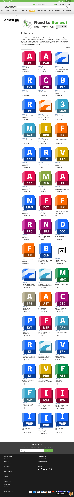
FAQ (63, 10)
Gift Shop (50, 10)
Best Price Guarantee (9, 474)
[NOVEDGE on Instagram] (52, 469)
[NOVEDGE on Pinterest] (49, 469)
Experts (43, 10)
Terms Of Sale (7, 466)
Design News (7, 484)
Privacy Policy (7, 469)
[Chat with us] (71, 494)
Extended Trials (7, 481)
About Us (69, 10)
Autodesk (24, 66)
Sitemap (40, 466)
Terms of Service (8, 464)
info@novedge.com (63, 4)
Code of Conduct (8, 471)
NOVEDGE (10, 491)
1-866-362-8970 (41, 4)
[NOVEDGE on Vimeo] (46, 469)
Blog (38, 10)
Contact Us (6, 461)
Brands (8, 10)
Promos (32, 10)
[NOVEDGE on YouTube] (44, 469)
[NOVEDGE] (10, 6)
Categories (15, 10)
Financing (57, 10)
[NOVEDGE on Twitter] (39, 469)
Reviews (6, 486)
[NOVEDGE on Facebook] (41, 469)
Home (2, 10)
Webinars (24, 10)
